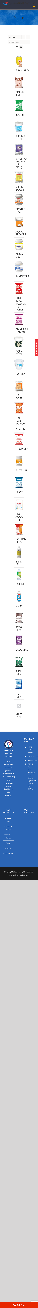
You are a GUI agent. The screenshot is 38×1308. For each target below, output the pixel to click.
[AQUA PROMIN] (19, 222)
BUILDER (21, 584)
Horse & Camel (8, 836)
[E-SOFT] (19, 386)
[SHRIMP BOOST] (19, 177)
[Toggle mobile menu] (34, 6)
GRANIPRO (22, 70)
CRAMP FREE (20, 93)
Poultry (8, 843)
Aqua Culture (9, 819)
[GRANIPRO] (19, 61)
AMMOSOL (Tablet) (22, 330)
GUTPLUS (21, 470)
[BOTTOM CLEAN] (19, 530)
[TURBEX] (19, 364)
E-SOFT (19, 397)
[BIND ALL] (19, 552)
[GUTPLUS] (19, 461)
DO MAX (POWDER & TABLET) (21, 303)
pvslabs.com (31, 756)
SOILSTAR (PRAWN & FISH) (21, 163)
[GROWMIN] (19, 439)
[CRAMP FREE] (19, 83)
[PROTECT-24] (19, 200)
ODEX (19, 605)
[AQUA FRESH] (19, 342)
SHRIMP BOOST (20, 188)
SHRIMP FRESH (20, 137)
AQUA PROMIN (21, 233)
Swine (8, 848)
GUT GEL (19, 716)
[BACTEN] (19, 105)
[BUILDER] (19, 574)
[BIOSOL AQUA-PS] (19, 504)
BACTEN (20, 114)
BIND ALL (19, 563)
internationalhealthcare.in (19, 875)
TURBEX (20, 373)
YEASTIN (21, 492)
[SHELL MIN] (19, 662)
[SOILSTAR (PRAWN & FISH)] (19, 149)
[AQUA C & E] (19, 244)
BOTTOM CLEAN (21, 540)
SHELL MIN (19, 673)
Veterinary (8, 853)
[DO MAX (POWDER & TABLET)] (19, 288)
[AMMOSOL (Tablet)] (19, 319)
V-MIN (18, 695)
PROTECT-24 (21, 210)
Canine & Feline (8, 828)
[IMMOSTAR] (19, 267)
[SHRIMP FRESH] (19, 127)
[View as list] (21, 47)
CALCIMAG (22, 649)
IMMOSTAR (22, 276)
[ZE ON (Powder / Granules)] (19, 408)
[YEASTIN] (19, 483)
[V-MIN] (19, 684)
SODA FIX (19, 629)
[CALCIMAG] (19, 640)
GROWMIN (22, 449)
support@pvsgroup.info (31, 760)
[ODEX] (19, 596)
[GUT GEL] (19, 706)
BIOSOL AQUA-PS (20, 516)
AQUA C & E (19, 255)
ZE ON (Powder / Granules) (21, 423)
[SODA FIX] (19, 618)
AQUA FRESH (19, 353)
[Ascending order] (28, 37)
